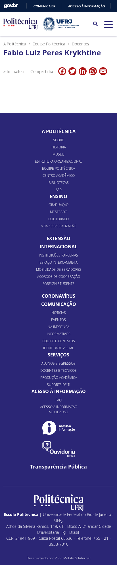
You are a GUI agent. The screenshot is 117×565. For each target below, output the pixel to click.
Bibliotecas (59, 182)
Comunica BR (44, 6)
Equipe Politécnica (58, 168)
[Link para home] (58, 502)
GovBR (11, 6)
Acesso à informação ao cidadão (58, 409)
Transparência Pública (58, 466)
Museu (58, 154)
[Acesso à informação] (58, 428)
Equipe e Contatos (58, 341)
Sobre (58, 140)
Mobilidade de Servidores (58, 269)
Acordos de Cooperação (58, 276)
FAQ (58, 400)
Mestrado (58, 211)
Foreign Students (58, 283)
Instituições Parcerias (58, 255)
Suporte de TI (58, 384)
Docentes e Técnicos (58, 370)
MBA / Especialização (58, 226)
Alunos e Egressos (58, 363)
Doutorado (58, 219)
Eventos (58, 319)
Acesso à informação (86, 6)
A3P (59, 189)
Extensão (58, 238)
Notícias (58, 312)
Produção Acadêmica (58, 377)
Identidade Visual (58, 348)
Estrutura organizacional (58, 161)
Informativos (58, 333)
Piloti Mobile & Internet (73, 558)
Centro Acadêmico (59, 175)
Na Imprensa (58, 326)
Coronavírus (58, 296)
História (58, 147)
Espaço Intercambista (58, 262)
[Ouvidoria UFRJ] (58, 449)
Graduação (58, 204)
